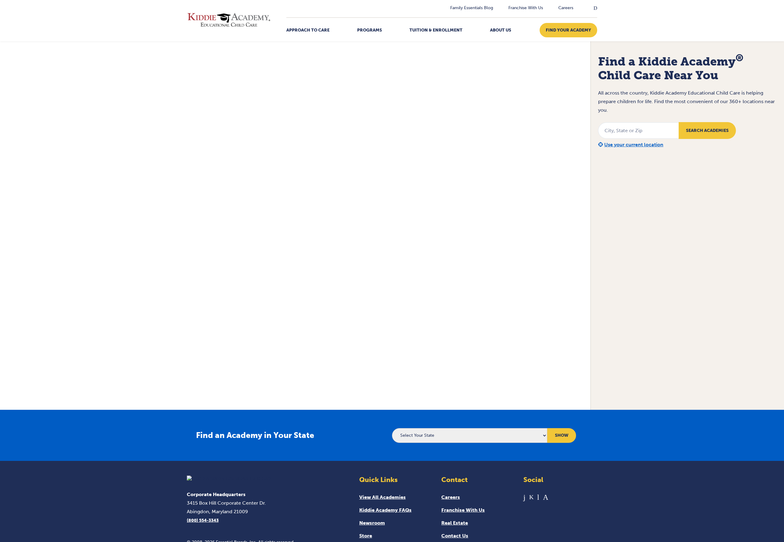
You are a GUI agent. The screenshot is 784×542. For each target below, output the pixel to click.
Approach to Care (308, 30)
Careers (565, 7)
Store (365, 536)
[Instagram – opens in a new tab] (545, 497)
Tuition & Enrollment (435, 30)
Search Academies (707, 130)
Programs (369, 30)
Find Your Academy (568, 30)
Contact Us (454, 536)
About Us (500, 30)
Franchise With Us (525, 7)
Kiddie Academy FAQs (385, 510)
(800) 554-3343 (203, 520)
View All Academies (382, 497)
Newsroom (372, 523)
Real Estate (454, 523)
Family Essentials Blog (471, 7)
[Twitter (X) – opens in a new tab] (531, 497)
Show (561, 435)
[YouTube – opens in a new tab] (538, 497)
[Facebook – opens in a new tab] (524, 497)
